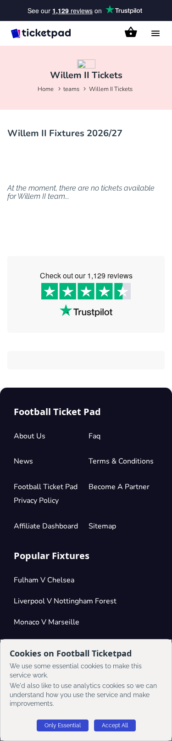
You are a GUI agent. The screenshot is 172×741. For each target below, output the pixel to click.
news (23, 461)
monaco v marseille (46, 622)
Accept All (115, 725)
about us (29, 436)
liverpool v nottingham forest (65, 601)
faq (94, 436)
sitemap (102, 526)
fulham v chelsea (44, 580)
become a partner (119, 487)
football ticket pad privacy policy (46, 494)
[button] (131, 32)
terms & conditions (121, 461)
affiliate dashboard (46, 526)
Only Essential (62, 725)
